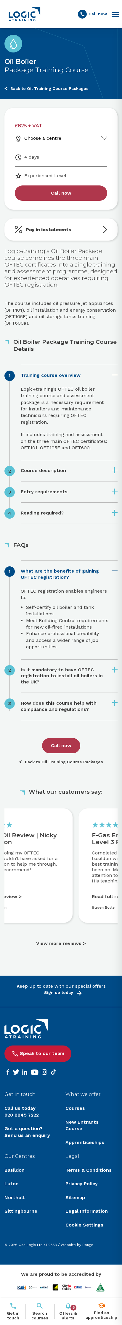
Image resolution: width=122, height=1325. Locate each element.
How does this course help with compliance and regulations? (59, 706)
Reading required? (42, 513)
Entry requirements (44, 491)
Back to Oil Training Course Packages (49, 88)
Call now (61, 193)
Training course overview (51, 375)
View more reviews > (61, 943)
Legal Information (86, 1211)
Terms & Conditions (88, 1170)
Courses (75, 1108)
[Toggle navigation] (115, 14)
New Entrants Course (82, 1125)
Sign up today (58, 992)
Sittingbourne (20, 1211)
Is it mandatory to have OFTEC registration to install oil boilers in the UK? (62, 676)
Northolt (14, 1197)
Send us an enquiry (27, 1135)
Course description (43, 470)
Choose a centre (42, 138)
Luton (11, 1183)
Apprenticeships (84, 1142)
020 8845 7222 (21, 1115)
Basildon (14, 1170)
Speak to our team (42, 1053)
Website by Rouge (77, 1245)
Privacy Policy (81, 1183)
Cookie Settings (84, 1225)
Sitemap (75, 1197)
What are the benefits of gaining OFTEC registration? (60, 574)
